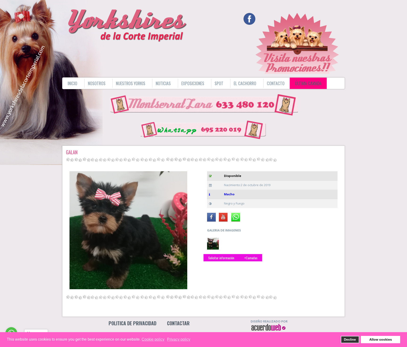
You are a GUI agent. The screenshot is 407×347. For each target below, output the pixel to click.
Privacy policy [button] (178, 339)
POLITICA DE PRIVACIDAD (132, 323)
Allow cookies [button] (380, 339)
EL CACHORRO (245, 83)
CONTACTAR (178, 323)
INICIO (72, 83)
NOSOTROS (97, 83)
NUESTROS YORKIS (130, 83)
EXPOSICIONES (192, 83)
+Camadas (250, 257)
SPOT (219, 83)
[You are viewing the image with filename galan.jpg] (213, 244)
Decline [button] (350, 339)
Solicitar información (221, 257)
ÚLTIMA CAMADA (308, 83)
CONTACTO (276, 83)
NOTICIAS (163, 83)
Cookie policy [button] (153, 339)
